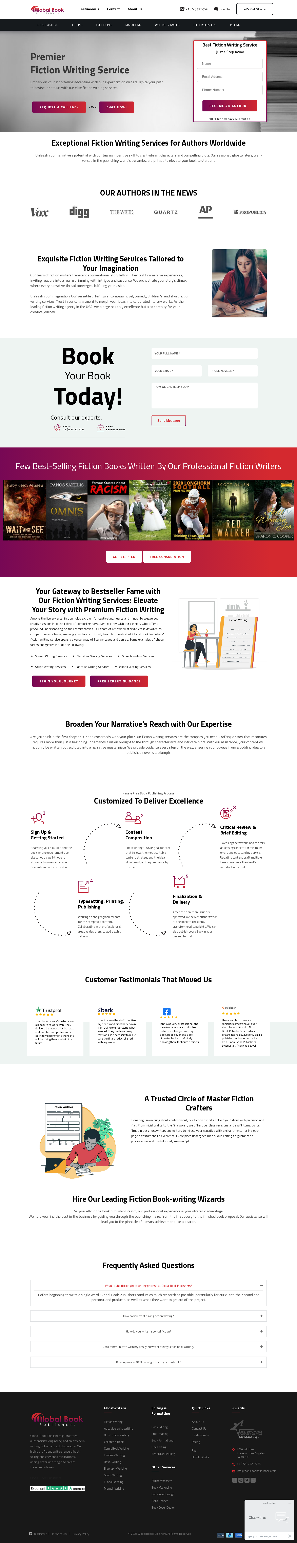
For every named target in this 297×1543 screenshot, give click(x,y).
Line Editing (159, 1447)
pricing (235, 25)
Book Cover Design (163, 1507)
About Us (135, 9)
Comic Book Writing (116, 1448)
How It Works (200, 1457)
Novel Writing (112, 1461)
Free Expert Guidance (119, 681)
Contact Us (199, 1428)
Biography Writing (115, 1468)
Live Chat (225, 9)
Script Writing (113, 1475)
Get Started (124, 556)
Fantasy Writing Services (93, 666)
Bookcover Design (163, 1494)
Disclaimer (40, 1533)
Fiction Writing (113, 1421)
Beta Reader (160, 1501)
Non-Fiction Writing (116, 1435)
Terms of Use (60, 1533)
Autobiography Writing (118, 1428)
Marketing (133, 25)
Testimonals (200, 1435)
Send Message (168, 420)
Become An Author (229, 105)
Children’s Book (114, 1441)
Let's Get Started (254, 9)
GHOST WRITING (47, 25)
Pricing (196, 1441)
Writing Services (167, 25)
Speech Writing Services (138, 656)
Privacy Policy (81, 1533)
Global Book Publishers (45, 1478)
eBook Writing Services (135, 666)
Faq (194, 1450)
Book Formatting (162, 1440)
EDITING (77, 25)
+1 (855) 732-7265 (197, 9)
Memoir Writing (114, 1488)
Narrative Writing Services (94, 656)
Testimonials (89, 9)
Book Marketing (162, 1487)
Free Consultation (167, 556)
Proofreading (160, 1433)
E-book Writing (113, 1482)
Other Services (205, 25)
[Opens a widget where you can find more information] (269, 1520)
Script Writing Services (50, 666)
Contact (113, 9)
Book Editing (159, 1427)
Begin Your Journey (58, 681)
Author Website (162, 1480)
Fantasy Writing (114, 1455)
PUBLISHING (104, 25)
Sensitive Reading (163, 1453)
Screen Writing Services (51, 656)
